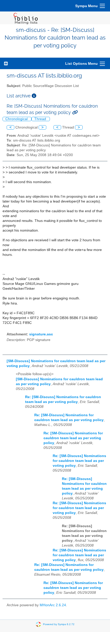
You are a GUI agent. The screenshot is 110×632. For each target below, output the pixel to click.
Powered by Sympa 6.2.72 (58, 624)
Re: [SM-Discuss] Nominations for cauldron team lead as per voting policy (73, 438)
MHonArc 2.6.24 (53, 605)
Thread (40, 119)
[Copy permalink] (75, 112)
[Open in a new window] (34, 95)
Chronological (17, 119)
